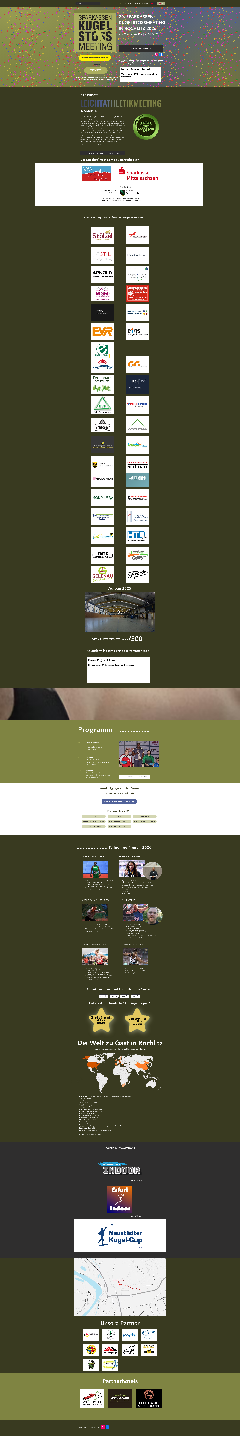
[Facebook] (161, 54)
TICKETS (96, 70)
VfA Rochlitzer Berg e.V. (108, 79)
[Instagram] (156, 54)
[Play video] (120, 612)
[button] (159, 878)
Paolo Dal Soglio (136, 926)
